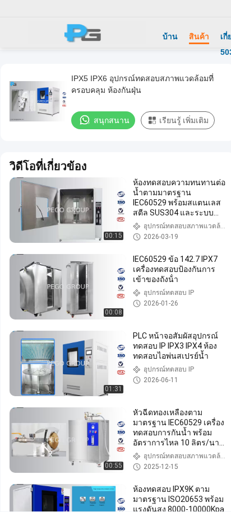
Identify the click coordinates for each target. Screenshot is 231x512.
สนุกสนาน (112, 120)
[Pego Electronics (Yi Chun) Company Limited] (87, 32)
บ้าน (170, 36)
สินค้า (199, 36)
